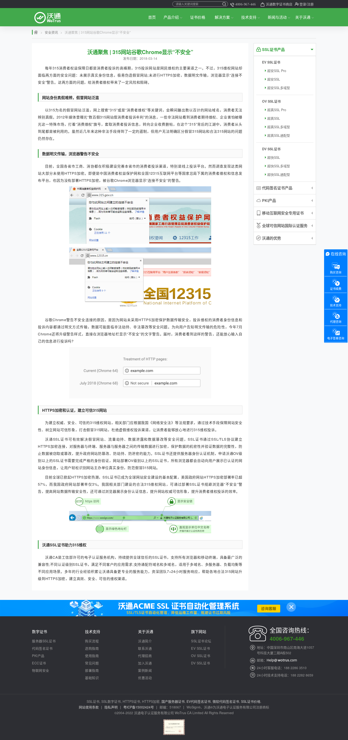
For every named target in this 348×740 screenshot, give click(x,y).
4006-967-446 (245, 4)
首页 (152, 17)
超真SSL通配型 (278, 135)
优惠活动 (145, 678)
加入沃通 (145, 663)
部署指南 (92, 670)
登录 (302, 4)
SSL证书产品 (273, 49)
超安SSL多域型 (278, 87)
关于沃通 (302, 17)
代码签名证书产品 (277, 188)
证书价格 (197, 17)
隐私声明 (111, 707)
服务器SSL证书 (44, 641)
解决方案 (222, 17)
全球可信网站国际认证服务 (285, 225)
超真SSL (273, 118)
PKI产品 (269, 200)
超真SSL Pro (276, 109)
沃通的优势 (271, 238)
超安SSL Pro (276, 70)
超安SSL (273, 79)
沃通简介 (145, 641)
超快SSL (273, 157)
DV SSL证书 (271, 148)
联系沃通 (145, 648)
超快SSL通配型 (278, 174)
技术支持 (248, 17)
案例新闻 (145, 670)
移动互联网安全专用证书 (283, 213)
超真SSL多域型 (278, 126)
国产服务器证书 (173, 701)
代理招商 (145, 656)
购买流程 (92, 641)
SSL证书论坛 (201, 641)
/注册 (310, 4)
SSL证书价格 (250, 701)
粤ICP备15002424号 (138, 707)
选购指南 (92, 648)
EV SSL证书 (271, 62)
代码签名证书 (42, 648)
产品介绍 (171, 17)
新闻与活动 (277, 17)
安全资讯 (51, 32)
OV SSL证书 (271, 101)
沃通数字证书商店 (279, 4)
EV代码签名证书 (199, 701)
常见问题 (92, 663)
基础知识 (92, 678)
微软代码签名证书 (226, 701)
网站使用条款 (89, 707)
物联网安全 (40, 670)
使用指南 (92, 656)
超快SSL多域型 (278, 166)
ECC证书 (39, 663)
